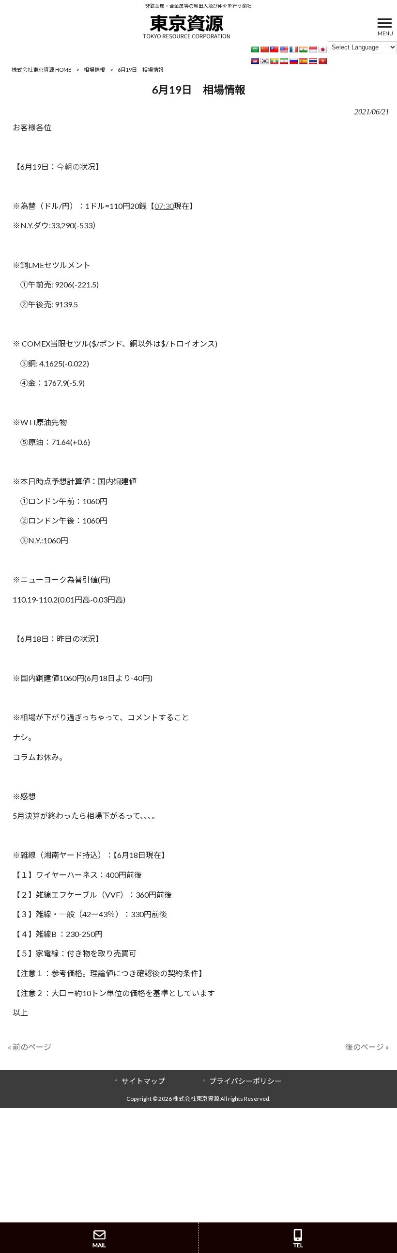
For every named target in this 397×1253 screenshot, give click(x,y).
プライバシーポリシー (245, 1081)
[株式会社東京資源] (186, 25)
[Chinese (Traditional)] (274, 49)
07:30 (164, 205)
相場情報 (94, 69)
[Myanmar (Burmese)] (274, 61)
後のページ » (367, 1046)
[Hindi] (303, 49)
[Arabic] (254, 49)
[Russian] (293, 61)
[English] (283, 49)
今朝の (68, 166)
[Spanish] (303, 61)
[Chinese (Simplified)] (264, 49)
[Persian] (283, 61)
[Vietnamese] (322, 61)
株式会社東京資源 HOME (41, 69)
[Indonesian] (312, 49)
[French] (293, 49)
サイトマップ (143, 1081)
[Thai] (312, 61)
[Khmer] (254, 61)
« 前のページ (29, 1046)
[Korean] (264, 61)
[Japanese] (322, 49)
